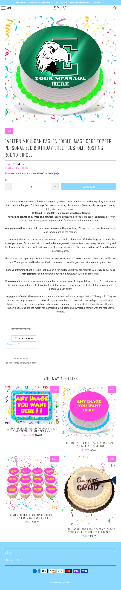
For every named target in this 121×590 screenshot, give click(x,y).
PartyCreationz (63, 582)
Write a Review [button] (25, 338)
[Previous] (6, 69)
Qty (6, 180)
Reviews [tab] (11, 344)
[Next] (114, 69)
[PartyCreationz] (60, 8)
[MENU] (1, 8)
